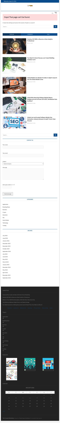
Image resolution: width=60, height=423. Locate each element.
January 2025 (6, 264)
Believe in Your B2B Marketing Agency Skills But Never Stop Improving (19, 299)
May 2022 (5, 270)
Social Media (6, 220)
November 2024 (7, 267)
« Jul (4, 411)
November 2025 (7, 246)
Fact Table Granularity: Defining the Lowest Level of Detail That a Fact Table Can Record (22, 304)
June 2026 (5, 238)
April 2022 (5, 272)
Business (5, 209)
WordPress (27, 418)
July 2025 (5, 254)
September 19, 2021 (31, 61)
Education (5, 215)
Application (5, 204)
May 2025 (5, 259)
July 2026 (5, 235)
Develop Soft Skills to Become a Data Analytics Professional (16, 297)
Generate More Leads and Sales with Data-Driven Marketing (16, 294)
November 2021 (7, 275)
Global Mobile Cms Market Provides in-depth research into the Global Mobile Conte (42, 78)
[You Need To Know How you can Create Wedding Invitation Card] (14, 58)
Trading (4, 225)
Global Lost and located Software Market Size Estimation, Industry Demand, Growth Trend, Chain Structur (41, 119)
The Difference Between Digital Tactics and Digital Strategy (16, 302)
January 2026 (6, 240)
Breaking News (6, 207)
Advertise (30, 308)
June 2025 (5, 256)
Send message (7, 194)
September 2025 (7, 251)
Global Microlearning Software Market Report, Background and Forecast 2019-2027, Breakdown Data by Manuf (42, 99)
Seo (3, 217)
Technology (5, 223)
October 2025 (6, 248)
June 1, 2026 (30, 43)
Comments (30, 34)
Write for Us (23, 308)
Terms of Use (45, 308)
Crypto (4, 212)
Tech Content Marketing (8, 418)
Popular (12, 34)
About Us (9, 308)
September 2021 (7, 278)
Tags (48, 34)
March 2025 (6, 262)
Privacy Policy (37, 308)
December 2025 (6, 243)
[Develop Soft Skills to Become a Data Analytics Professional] (14, 39)
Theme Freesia (22, 418)
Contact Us (16, 308)
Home (51, 308)
